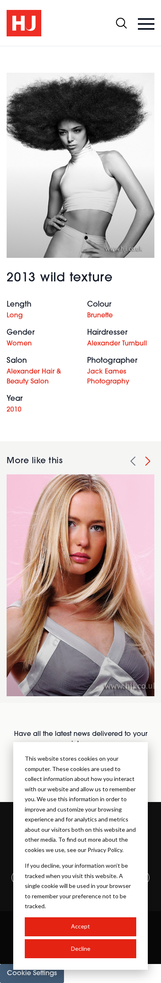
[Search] (121, 23)
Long (15, 315)
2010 (14, 410)
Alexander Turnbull (117, 343)
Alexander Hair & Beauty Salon (34, 377)
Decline (80, 948)
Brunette (100, 315)
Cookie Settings (32, 973)
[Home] (24, 23)
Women (19, 343)
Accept (80, 926)
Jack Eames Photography (108, 377)
